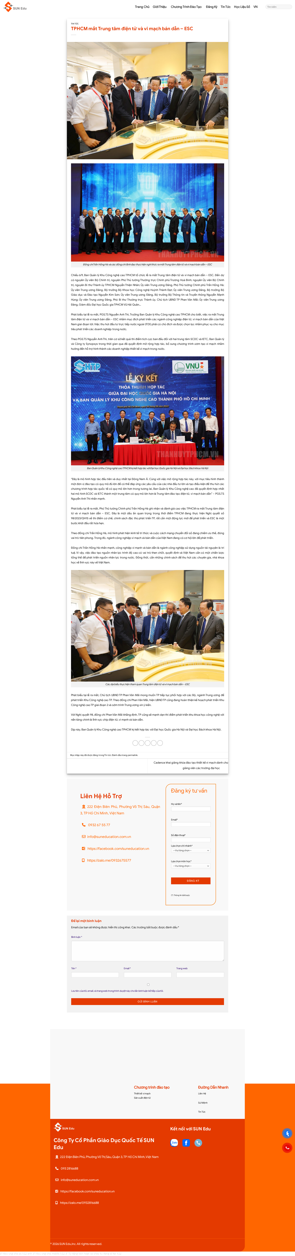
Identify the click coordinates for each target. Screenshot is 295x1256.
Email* (174, 819)
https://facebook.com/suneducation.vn (118, 848)
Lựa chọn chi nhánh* (182, 845)
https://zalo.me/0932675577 (108, 860)
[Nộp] (289, 7)
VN (256, 1)
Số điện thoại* (178, 835)
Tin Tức (201, 1111)
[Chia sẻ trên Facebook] (135, 743)
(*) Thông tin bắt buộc (180, 895)
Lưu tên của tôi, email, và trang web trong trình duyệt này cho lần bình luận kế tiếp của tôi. (117, 990)
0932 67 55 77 (98, 825)
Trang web (181, 968)
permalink (132, 755)
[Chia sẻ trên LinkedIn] (160, 743)
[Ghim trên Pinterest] (154, 743)
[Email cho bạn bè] (147, 743)
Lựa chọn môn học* (181, 861)
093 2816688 (69, 1168)
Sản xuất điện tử (142, 1097)
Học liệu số (242, 1)
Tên (74, 968)
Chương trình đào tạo (186, 1)
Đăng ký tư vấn (189, 790)
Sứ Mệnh (203, 1102)
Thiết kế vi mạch (142, 1093)
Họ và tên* (176, 804)
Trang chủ (142, 1)
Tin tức (225, 1)
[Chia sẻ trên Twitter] (141, 743)
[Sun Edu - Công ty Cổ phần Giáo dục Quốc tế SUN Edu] (20, 7)
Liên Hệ (202, 1093)
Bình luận (76, 937)
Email (127, 968)
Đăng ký (211, 1)
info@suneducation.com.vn (109, 837)
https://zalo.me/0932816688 (79, 1203)
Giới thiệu (160, 1)
